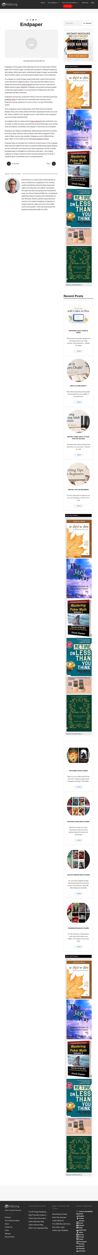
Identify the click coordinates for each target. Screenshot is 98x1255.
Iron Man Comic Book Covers (78, 818)
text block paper (10, 99)
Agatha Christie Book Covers (78, 871)
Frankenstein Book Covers (78, 924)
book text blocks (27, 84)
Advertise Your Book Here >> (74, 284)
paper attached (36, 121)
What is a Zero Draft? (78, 381)
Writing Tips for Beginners (78, 485)
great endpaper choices (40, 139)
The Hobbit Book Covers (78, 766)
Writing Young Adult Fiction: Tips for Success (78, 433)
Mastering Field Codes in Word (78, 328)
